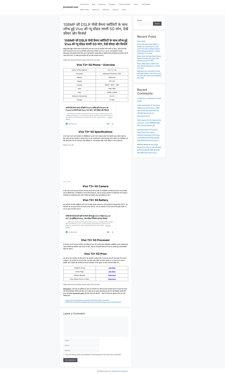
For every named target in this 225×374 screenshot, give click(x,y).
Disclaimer (112, 4)
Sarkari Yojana (84, 9)
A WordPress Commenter (146, 98)
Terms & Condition (125, 4)
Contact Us (101, 4)
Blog (93, 4)
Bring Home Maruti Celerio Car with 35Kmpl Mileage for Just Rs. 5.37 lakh (148, 66)
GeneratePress (123, 371)
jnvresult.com (70, 7)
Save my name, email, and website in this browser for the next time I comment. (93, 354)
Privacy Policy (84, 4)
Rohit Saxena (141, 120)
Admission (106, 9)
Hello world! (141, 41)
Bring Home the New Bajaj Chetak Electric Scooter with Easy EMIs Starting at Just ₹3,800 (149, 58)
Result (136, 4)
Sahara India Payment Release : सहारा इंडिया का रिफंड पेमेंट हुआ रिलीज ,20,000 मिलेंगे (87, 300)
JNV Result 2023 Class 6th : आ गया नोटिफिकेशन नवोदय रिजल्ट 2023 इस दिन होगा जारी (149, 122)
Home (124, 9)
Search (139, 20)
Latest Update (146, 4)
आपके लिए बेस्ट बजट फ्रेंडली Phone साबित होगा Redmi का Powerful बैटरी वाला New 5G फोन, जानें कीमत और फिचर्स (93, 302)
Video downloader (143, 105)
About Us (115, 9)
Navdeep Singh (142, 129)
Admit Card (95, 9)
